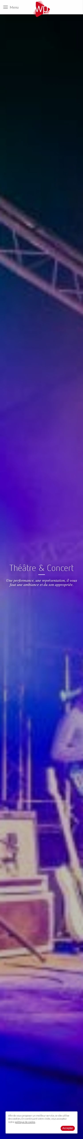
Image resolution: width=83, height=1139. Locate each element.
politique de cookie (25, 1122)
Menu (13, 7)
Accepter (67, 1128)
